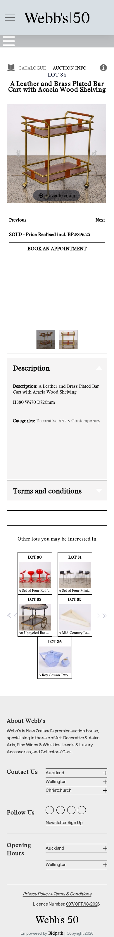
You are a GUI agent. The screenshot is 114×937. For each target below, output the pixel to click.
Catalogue (32, 67)
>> (104, 615)
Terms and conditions (47, 490)
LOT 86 (55, 658)
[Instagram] (50, 810)
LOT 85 (75, 616)
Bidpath (55, 933)
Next (100, 219)
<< (9, 615)
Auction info (70, 67)
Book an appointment (57, 248)
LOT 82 (35, 616)
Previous (18, 219)
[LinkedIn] (71, 810)
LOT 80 (35, 574)
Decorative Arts (51, 420)
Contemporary (85, 420)
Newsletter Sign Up (64, 823)
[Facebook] (60, 810)
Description (31, 367)
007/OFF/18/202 (82, 904)
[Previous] (18, 153)
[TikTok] (82, 810)
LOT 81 (75, 574)
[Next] (94, 153)
